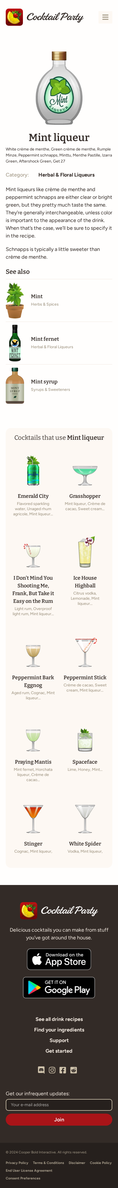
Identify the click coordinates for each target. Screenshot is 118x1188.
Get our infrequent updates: (38, 1094)
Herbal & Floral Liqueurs (66, 175)
